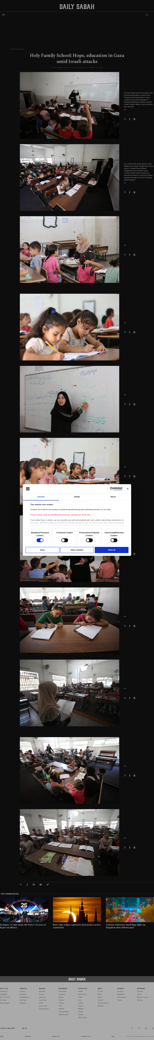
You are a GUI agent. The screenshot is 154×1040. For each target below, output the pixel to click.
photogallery (18, 49)
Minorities (23, 1000)
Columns (140, 991)
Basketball (120, 994)
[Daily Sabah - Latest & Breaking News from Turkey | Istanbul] (77, 6)
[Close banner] (127, 489)
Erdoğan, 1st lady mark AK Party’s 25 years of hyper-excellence (23, 926)
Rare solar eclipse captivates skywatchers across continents (77, 926)
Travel (80, 997)
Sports (120, 988)
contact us (85, 1036)
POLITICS (4, 988)
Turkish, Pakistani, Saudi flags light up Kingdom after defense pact (125, 926)
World (42, 988)
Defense (61, 1009)
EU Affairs (3, 1000)
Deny (42, 550)
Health (80, 991)
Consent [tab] (41, 497)
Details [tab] (77, 497)
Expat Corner (82, 1017)
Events (100, 997)
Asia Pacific (43, 1000)
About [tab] (113, 497)
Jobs (1, 1036)
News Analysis (5, 1003)
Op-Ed (139, 994)
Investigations (24, 997)
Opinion (141, 988)
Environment (82, 994)
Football (120, 991)
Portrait (100, 1000)
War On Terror (5, 997)
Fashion (80, 1003)
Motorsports (121, 997)
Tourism (61, 1003)
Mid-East (42, 991)
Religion (81, 1009)
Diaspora (23, 1003)
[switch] (64, 540)
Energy (61, 997)
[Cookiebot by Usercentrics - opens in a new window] (111, 489)
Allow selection (77, 550)
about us (56, 1036)
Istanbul (22, 991)
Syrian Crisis (43, 1006)
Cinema (100, 991)
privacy (28, 1036)
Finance (61, 1000)
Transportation (64, 1012)
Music (100, 994)
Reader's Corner (142, 997)
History (80, 1012)
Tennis (119, 1000)
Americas (42, 997)
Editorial (140, 1000)
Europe (41, 994)
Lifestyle (82, 988)
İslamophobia (44, 1009)
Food (80, 1000)
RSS (113, 1036)
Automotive (63, 991)
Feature (80, 1015)
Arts (100, 988)
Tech (60, 1006)
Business (63, 988)
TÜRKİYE (23, 988)
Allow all (111, 550)
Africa (41, 1003)
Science (80, 1006)
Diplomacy (3, 991)
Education (23, 994)
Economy (62, 994)
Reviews (100, 1006)
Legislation (3, 994)
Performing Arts (103, 1003)
